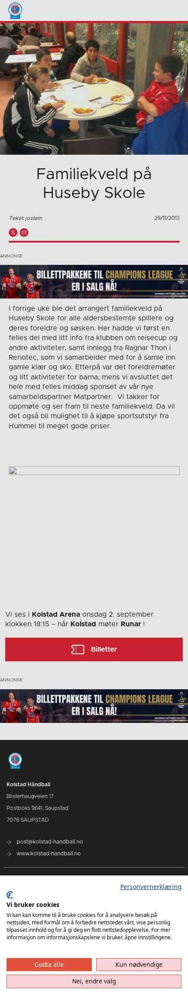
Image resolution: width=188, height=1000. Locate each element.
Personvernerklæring (150, 886)
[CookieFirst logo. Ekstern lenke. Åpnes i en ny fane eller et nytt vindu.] (10, 895)
